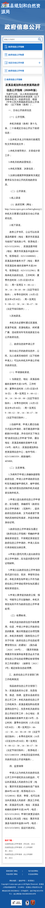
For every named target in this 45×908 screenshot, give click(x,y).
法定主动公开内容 (16, 63)
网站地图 (13, 881)
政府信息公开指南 (16, 47)
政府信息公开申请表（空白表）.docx (20, 844)
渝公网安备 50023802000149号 (24, 894)
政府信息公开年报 (16, 71)
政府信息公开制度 (16, 55)
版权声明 (22, 881)
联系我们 (31, 881)
